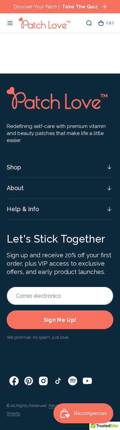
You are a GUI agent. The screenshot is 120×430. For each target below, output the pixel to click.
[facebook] (14, 381)
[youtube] (87, 381)
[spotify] (72, 381)
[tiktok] (58, 381)
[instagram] (43, 381)
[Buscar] (89, 23)
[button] (10, 23)
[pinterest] (28, 381)
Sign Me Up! (60, 320)
